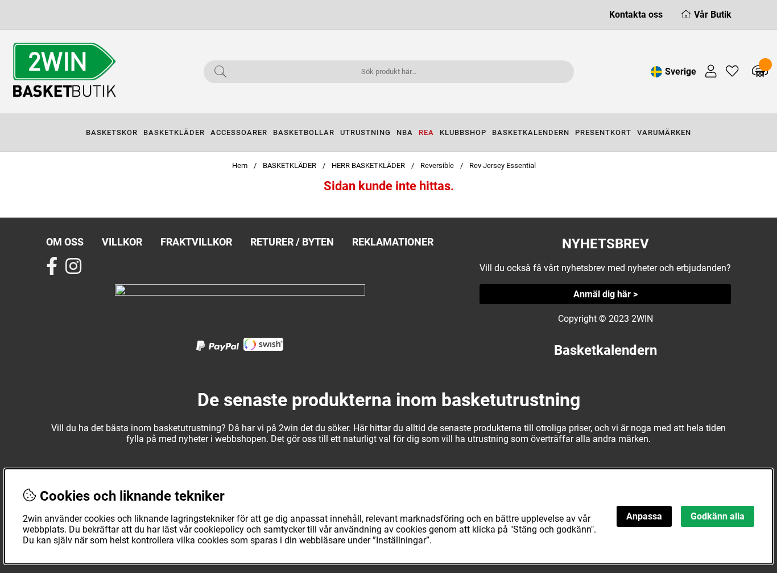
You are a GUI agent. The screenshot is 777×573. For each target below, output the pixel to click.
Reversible (437, 165)
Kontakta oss (636, 14)
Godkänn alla (718, 516)
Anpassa (644, 516)
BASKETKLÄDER (174, 132)
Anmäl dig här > (605, 294)
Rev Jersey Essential (502, 165)
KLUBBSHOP (463, 132)
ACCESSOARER (238, 132)
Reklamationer (392, 242)
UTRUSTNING (365, 132)
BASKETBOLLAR (303, 132)
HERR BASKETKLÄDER (369, 165)
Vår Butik (712, 14)
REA (426, 132)
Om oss (65, 242)
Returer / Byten (292, 242)
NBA (404, 132)
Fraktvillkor (196, 242)
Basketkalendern (605, 350)
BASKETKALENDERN (530, 132)
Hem (239, 165)
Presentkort (603, 132)
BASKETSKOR (112, 132)
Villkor (122, 242)
